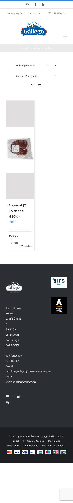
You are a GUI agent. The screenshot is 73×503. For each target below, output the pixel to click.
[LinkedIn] (18, 396)
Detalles (27, 246)
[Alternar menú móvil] (65, 38)
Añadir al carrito (14, 239)
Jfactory (62, 445)
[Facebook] (12, 396)
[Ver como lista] (39, 85)
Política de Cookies (33, 440)
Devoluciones (30, 445)
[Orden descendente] (56, 65)
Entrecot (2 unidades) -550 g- (17, 211)
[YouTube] (7, 396)
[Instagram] (7, 402)
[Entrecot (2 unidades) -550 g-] (20, 150)
